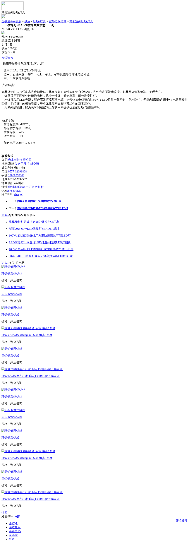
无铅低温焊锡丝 (11, 294)
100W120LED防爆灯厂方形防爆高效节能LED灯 (40, 235)
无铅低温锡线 (10, 355)
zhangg (18, 194)
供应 (27, 21)
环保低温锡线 (10, 314)
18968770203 (16, 175)
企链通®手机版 (11, 21)
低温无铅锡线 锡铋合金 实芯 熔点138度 (26, 335)
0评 (17, 516)
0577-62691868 (17, 171)
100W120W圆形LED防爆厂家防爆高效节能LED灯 (41, 249)
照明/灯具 (39, 21)
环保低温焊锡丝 (11, 273)
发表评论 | (10, 516)
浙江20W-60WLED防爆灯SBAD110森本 (34, 228)
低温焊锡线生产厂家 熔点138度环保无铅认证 (30, 376)
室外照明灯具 (57, 21)
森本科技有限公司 (20, 159)
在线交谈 (33, 163)
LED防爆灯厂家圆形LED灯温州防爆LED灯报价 (40, 242)
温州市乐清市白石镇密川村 (26, 187)
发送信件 (21, 163)
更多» (5, 215)
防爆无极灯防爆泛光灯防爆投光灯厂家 (34, 221)
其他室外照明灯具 (81, 21)
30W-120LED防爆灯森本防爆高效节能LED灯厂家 (41, 256)
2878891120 (14, 190)
